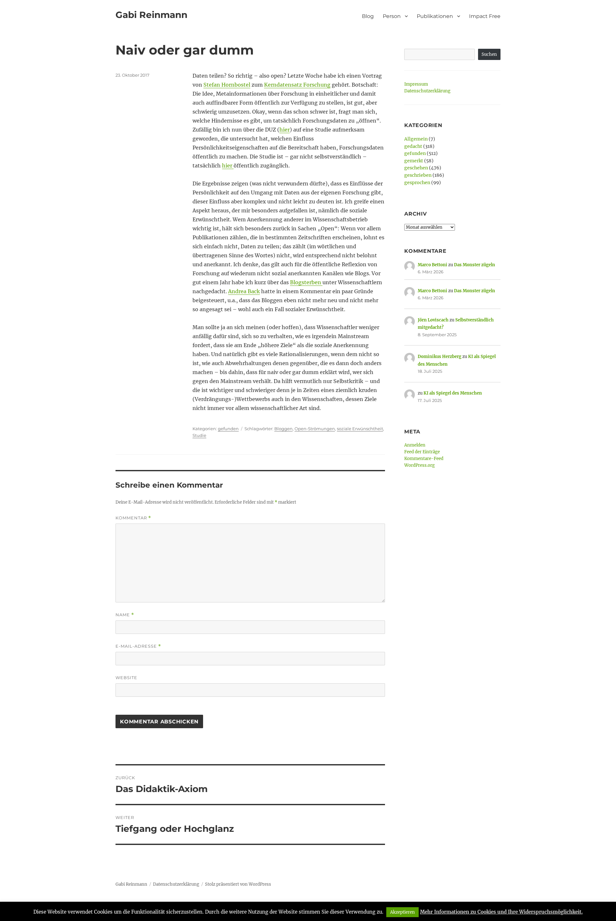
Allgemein (416, 139)
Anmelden (414, 445)
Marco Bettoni (432, 265)
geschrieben (418, 175)
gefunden (228, 428)
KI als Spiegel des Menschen (453, 393)
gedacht (413, 146)
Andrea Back (244, 291)
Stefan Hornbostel (226, 84)
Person (392, 16)
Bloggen (283, 428)
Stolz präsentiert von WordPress (238, 884)
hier (284, 129)
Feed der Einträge (422, 452)
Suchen (489, 54)
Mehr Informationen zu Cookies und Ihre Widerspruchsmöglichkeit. (501, 912)
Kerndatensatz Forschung (297, 84)
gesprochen (417, 182)
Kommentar (133, 518)
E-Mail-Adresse (138, 646)
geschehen (416, 168)
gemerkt (413, 161)
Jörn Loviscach (433, 320)
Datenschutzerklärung (427, 91)
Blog (368, 16)
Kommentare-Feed (423, 458)
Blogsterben (306, 282)
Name (125, 615)
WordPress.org (419, 465)
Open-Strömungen (315, 428)
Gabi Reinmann (151, 14)
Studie (199, 435)
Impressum (416, 84)
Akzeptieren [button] (402, 912)
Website (126, 677)
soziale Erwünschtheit (360, 428)
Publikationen (435, 16)
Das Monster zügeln (474, 265)
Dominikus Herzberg (439, 356)
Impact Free (485, 16)
